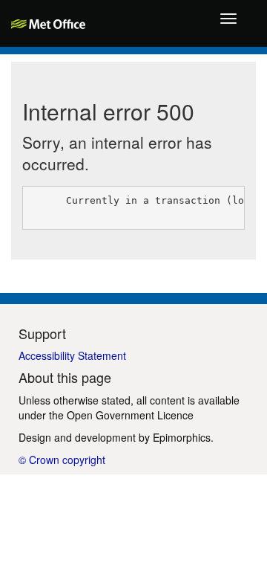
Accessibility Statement (72, 355)
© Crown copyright (62, 459)
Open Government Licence (130, 414)
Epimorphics (182, 437)
